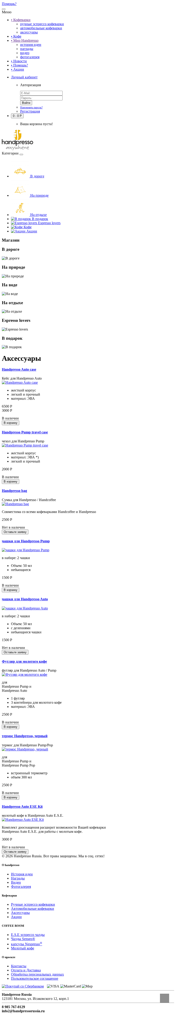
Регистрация (30, 111)
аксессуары (29, 32)
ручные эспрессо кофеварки (42, 24)
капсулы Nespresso (26, 944)
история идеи (30, 45)
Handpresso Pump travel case (25, 432)
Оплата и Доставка (26, 970)
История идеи (22, 874)
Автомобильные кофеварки (32, 908)
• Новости (19, 61)
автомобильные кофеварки (41, 28)
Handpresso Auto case (19, 369)
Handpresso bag (14, 491)
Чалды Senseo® (23, 939)
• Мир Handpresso (24, 40)
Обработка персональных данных (37, 974)
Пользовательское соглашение (34, 978)
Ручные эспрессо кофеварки (33, 904)
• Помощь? (19, 65)
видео (24, 53)
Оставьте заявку (15, 532)
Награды (18, 878)
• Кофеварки (20, 20)
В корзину (10, 423)
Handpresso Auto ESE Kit (22, 806)
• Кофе (16, 36)
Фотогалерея (21, 886)
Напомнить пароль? (31, 107)
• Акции (17, 69)
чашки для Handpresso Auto (25, 599)
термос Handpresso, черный (24, 736)
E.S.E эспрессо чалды (28, 935)
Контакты (18, 966)
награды (26, 49)
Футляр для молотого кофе (24, 661)
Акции (16, 917)
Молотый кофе (22, 948)
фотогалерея (29, 57)
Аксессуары (20, 913)
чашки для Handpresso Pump (26, 541)
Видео (16, 882)
